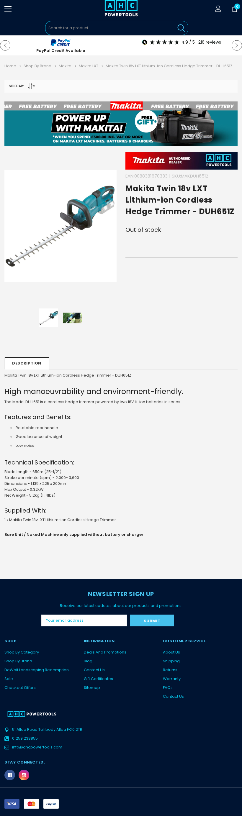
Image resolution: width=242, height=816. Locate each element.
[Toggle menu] (8, 8)
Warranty (172, 679)
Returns (170, 670)
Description (26, 363)
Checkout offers (20, 687)
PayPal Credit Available (60, 50)
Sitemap (92, 687)
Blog (88, 661)
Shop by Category (21, 652)
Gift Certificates (98, 679)
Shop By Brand (18, 661)
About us (171, 652)
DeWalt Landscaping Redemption (36, 670)
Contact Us (94, 670)
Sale (8, 679)
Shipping (171, 661)
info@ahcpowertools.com (37, 747)
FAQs (168, 687)
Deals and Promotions (105, 652)
